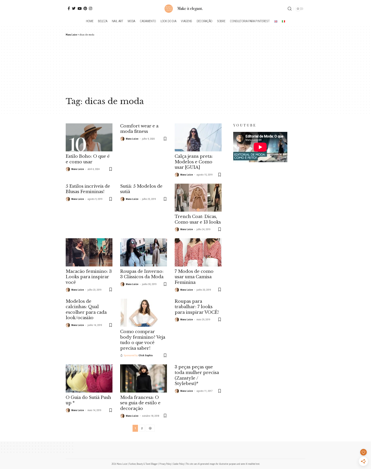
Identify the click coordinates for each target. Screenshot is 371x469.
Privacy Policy (165, 464)
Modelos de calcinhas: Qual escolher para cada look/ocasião (86, 310)
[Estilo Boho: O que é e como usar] (89, 137)
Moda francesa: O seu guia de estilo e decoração (140, 403)
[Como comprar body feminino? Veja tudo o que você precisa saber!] (143, 313)
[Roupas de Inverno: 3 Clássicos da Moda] (143, 252)
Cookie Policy (178, 464)
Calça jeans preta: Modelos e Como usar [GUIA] (194, 162)
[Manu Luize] (185, 8)
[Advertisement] (185, 66)
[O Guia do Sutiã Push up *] (89, 378)
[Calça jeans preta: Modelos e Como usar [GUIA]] (198, 137)
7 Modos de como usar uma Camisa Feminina (194, 277)
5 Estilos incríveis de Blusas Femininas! (88, 189)
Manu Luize (77, 169)
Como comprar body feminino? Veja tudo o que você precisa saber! (142, 340)
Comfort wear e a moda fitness (139, 128)
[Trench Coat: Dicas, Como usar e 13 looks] (198, 198)
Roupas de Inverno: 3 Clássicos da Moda (141, 274)
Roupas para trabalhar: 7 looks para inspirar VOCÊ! (197, 307)
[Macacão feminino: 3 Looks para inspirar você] (89, 252)
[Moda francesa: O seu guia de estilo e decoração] (143, 378)
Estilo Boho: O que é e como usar (88, 159)
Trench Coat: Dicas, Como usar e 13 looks (198, 219)
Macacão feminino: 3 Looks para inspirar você (89, 277)
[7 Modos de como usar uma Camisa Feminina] (198, 252)
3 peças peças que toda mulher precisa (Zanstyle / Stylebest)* (197, 375)
